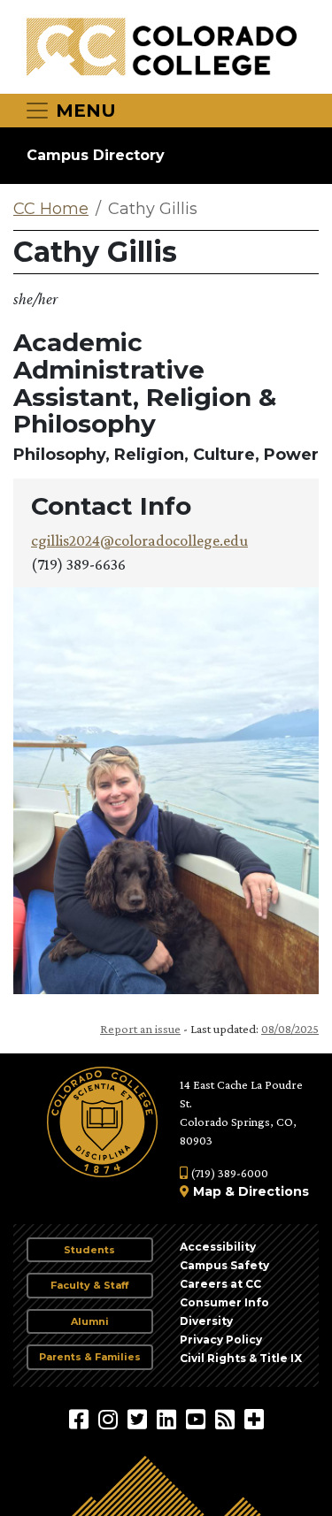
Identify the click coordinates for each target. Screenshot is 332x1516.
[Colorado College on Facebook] (81, 1419)
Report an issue (140, 1029)
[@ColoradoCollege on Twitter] (139, 1419)
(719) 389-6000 (228, 1173)
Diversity (206, 1321)
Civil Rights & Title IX (241, 1358)
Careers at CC (220, 1283)
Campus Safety (224, 1265)
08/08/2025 (290, 1029)
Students (89, 1250)
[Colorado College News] (227, 1419)
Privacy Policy (221, 1339)
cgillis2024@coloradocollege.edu (139, 540)
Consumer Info (224, 1302)
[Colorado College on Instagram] (110, 1419)
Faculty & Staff (89, 1285)
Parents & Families (90, 1357)
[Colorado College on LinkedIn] (168, 1419)
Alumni (90, 1321)
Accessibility (218, 1246)
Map (207, 1191)
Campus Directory (96, 155)
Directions (273, 1191)
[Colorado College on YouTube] (197, 1419)
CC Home (51, 208)
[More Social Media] (254, 1419)
